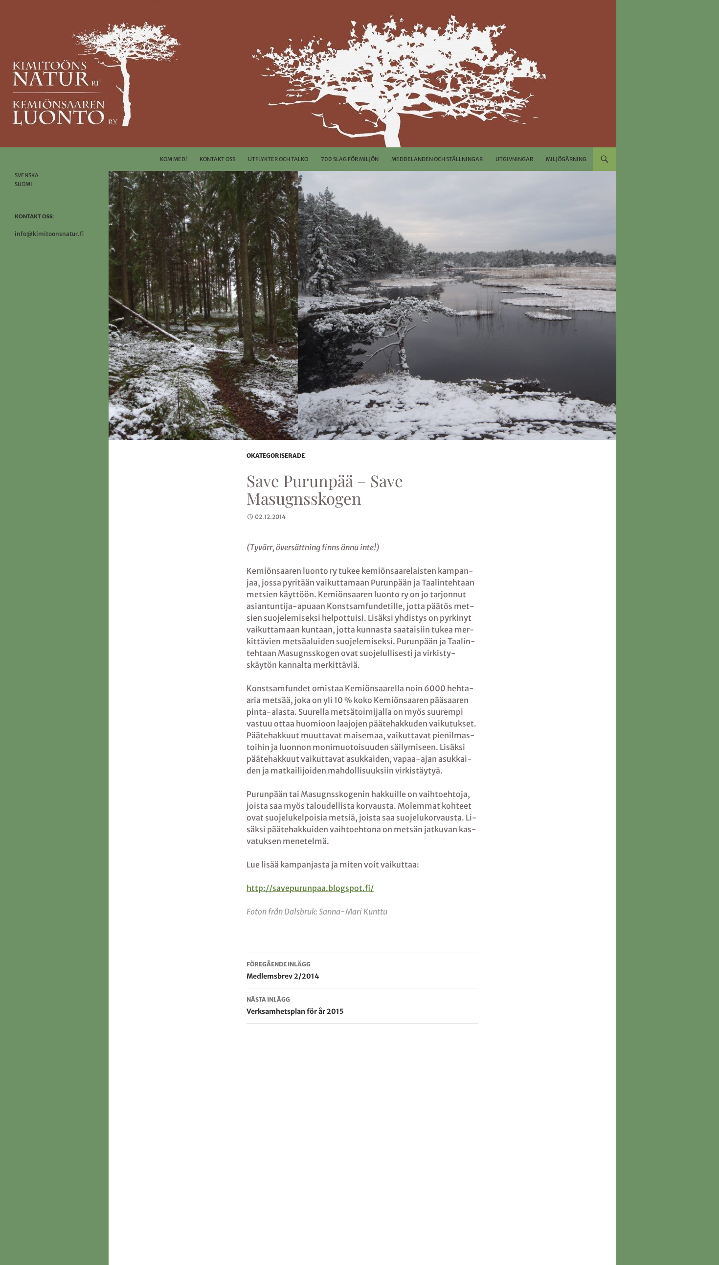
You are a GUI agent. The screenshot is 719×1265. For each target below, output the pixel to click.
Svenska (27, 175)
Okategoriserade (276, 455)
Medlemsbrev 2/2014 (283, 970)
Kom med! (173, 159)
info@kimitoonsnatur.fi (49, 233)
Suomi (23, 184)
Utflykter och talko (278, 159)
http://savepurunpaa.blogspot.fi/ (310, 888)
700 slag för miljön (350, 159)
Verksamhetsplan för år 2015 (295, 1006)
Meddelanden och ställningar (437, 159)
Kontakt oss (217, 159)
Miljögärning (566, 159)
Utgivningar (514, 159)
